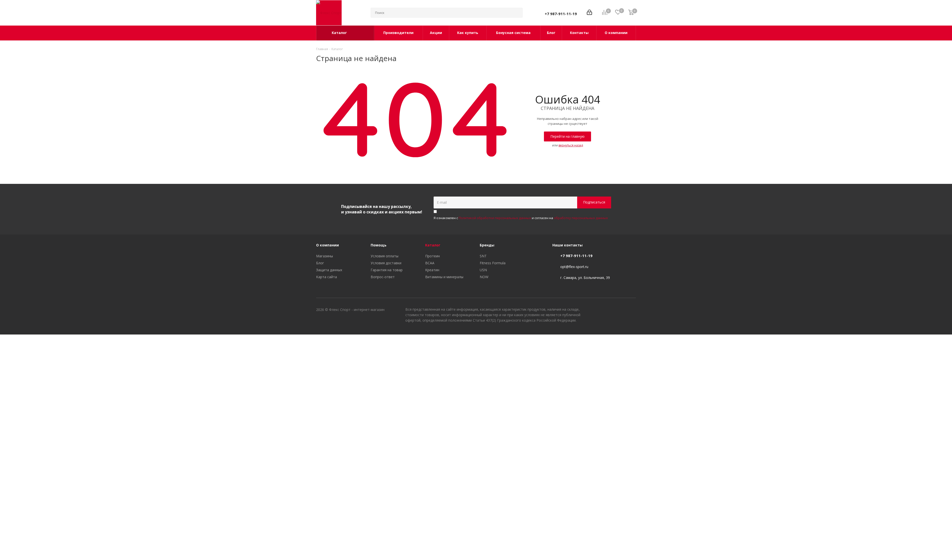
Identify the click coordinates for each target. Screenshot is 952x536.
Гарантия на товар (387, 270)
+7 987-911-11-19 (561, 13)
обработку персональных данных (581, 218)
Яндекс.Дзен (632, 310)
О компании (327, 245)
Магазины (324, 256)
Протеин (432, 256)
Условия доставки (386, 263)
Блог (320, 263)
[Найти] (517, 13)
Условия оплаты (384, 256)
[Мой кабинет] (589, 13)
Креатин (432, 270)
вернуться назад (571, 145)
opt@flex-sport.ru (574, 266)
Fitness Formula (493, 263)
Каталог (432, 245)
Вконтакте (607, 310)
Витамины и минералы (444, 276)
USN (483, 270)
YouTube (620, 310)
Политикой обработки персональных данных (495, 218)
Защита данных (329, 270)
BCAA (429, 263)
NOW (484, 276)
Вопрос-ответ (383, 276)
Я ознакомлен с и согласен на (521, 218)
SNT (483, 256)
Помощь (379, 245)
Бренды (487, 245)
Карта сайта (326, 276)
